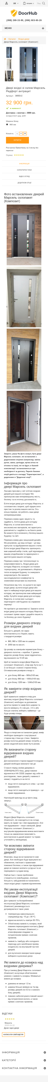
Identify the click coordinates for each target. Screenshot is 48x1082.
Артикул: (9, 95)
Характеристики (24, 170)
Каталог (12, 38)
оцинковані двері (24, 955)
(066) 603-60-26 (33, 20)
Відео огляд (24, 176)
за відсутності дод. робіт (16, 115)
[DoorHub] (24, 13)
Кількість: (10, 133)
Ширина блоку (12, 121)
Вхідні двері (23, 38)
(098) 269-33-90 (14, 20)
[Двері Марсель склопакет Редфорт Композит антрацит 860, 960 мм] (9, 52)
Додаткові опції (24, 182)
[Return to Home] (5, 38)
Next (9, 79)
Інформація (24, 163)
